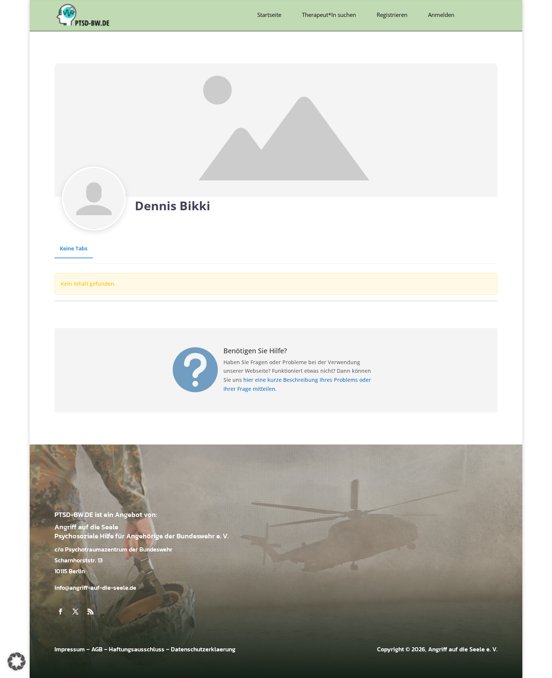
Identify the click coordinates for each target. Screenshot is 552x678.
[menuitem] (269, 14)
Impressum (69, 649)
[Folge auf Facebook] (60, 612)
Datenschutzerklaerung (203, 649)
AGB (97, 649)
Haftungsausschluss (136, 649)
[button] (16, 661)
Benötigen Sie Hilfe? (255, 350)
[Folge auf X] (75, 612)
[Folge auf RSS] (90, 612)
